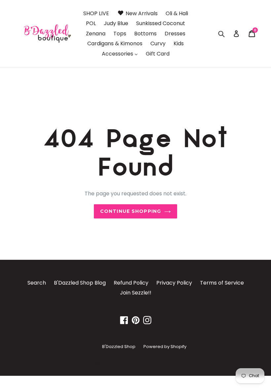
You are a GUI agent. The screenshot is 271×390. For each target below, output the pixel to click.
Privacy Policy (174, 283)
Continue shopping (130, 211)
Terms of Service (222, 283)
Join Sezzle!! (135, 292)
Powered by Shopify (164, 346)
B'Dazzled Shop (119, 346)
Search (36, 283)
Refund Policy (131, 283)
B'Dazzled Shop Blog (80, 283)
